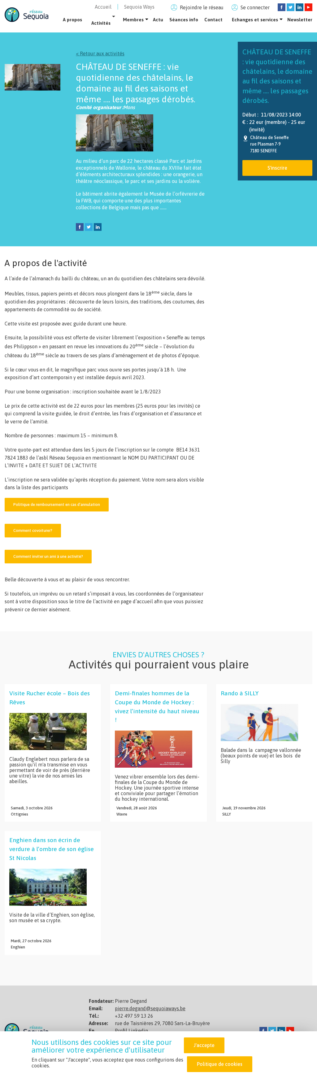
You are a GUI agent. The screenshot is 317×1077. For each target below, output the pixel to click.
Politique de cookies (219, 1064)
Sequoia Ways (139, 7)
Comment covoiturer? (32, 530)
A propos (72, 19)
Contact (213, 19)
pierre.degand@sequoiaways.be (150, 1008)
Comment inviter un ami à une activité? (48, 556)
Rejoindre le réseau (202, 7)
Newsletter (299, 19)
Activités (101, 23)
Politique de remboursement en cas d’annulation (56, 504)
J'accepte (204, 1045)
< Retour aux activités (100, 53)
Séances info (183, 19)
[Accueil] (26, 14)
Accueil (103, 7)
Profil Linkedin (131, 1030)
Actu (158, 19)
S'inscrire (277, 168)
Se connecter (255, 7)
